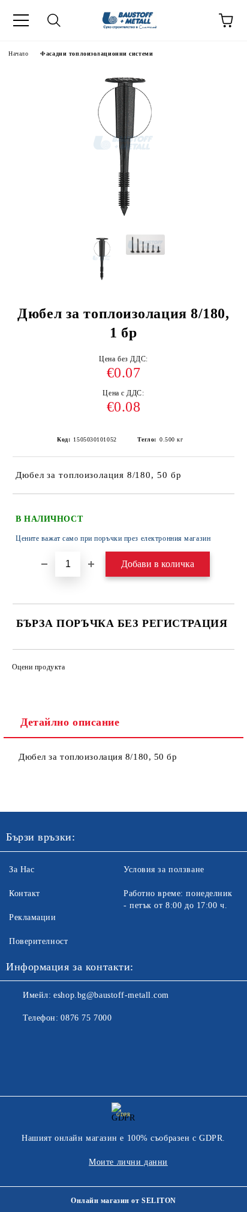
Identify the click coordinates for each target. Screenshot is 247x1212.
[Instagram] (48, 1042)
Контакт (24, 893)
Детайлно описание (70, 722)
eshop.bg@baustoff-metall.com (111, 995)
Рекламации (32, 917)
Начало (18, 53)
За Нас (21, 869)
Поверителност (38, 941)
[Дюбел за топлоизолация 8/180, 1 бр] (123, 216)
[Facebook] (21, 1042)
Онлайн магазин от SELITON (123, 1200)
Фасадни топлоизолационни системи (96, 53)
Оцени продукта (38, 667)
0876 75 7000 (86, 1017)
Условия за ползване (163, 869)
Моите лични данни (128, 1162)
